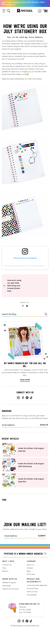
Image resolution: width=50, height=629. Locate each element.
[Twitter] (27, 398)
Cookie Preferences (31, 626)
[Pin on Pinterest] (27, 306)
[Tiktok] (31, 398)
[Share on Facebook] (23, 306)
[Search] (46, 314)
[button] (3, 10)
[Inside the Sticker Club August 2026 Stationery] (9, 465)
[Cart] (45, 10)
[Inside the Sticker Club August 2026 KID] (9, 449)
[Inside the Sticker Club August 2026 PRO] (9, 480)
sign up (44, 425)
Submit (42, 536)
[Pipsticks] (25, 10)
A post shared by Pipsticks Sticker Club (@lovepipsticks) (25, 266)
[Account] (39, 11)
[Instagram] (18, 398)
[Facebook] (23, 398)
